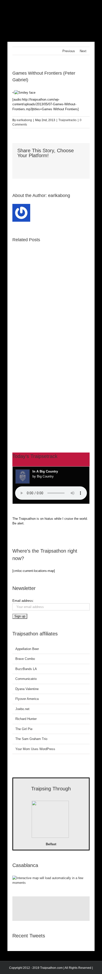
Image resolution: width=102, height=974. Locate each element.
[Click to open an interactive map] (51, 878)
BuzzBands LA (26, 669)
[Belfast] (50, 820)
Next (83, 51)
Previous (68, 51)
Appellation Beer (27, 649)
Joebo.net (22, 709)
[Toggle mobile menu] (93, 7)
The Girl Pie (23, 729)
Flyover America (27, 699)
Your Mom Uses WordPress (35, 749)
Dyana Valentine (27, 689)
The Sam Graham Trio (31, 739)
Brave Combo (25, 659)
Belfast (51, 844)
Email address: (23, 601)
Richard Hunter (26, 719)
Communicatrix (26, 679)
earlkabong (24, 120)
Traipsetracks (67, 120)
